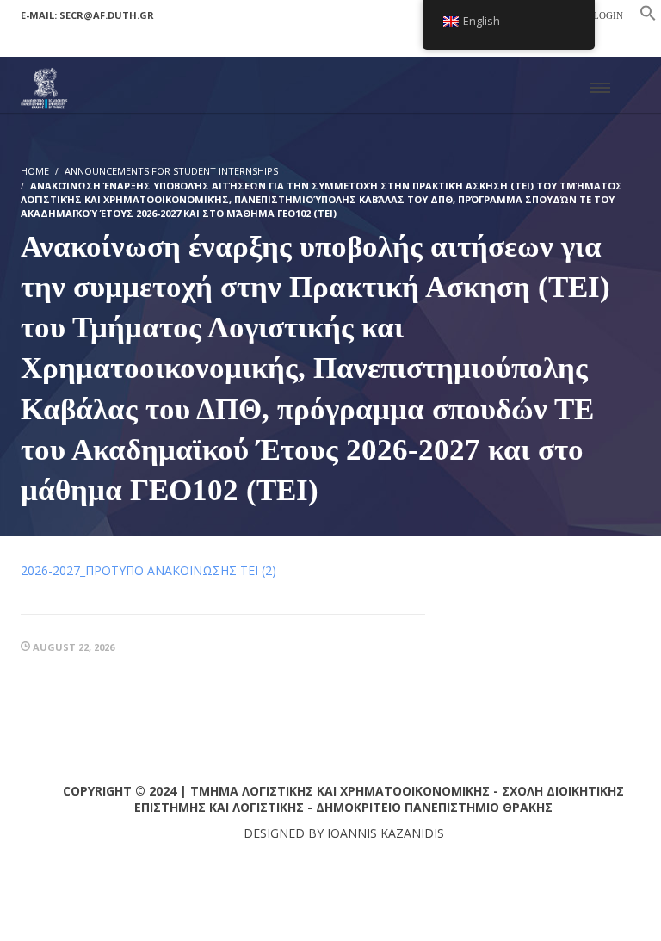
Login (608, 15)
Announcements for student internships (171, 170)
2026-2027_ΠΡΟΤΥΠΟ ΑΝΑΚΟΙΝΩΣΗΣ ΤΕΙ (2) (148, 570)
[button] (648, 17)
